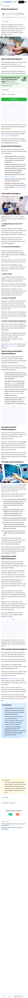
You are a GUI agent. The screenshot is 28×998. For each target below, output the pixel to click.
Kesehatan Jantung (5, 5)
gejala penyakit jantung (11, 346)
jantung (19, 64)
